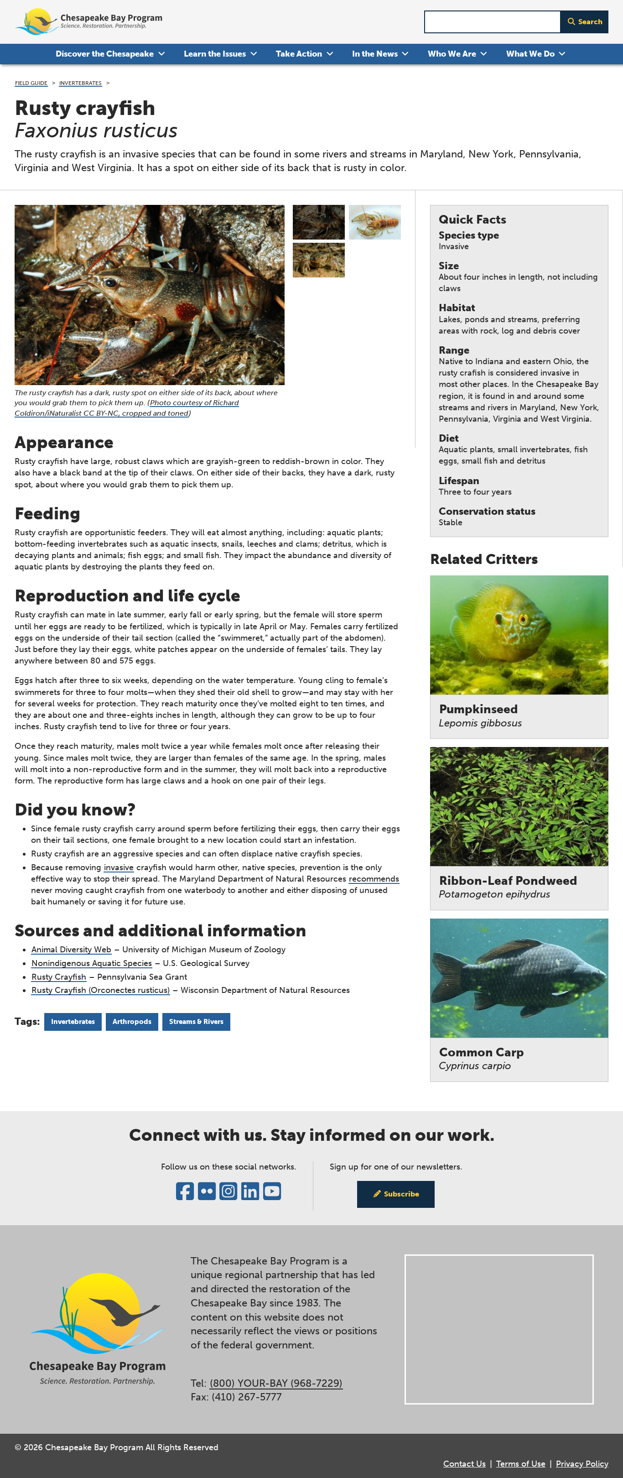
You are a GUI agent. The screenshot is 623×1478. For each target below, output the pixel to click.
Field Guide (31, 82)
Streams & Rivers (196, 1022)
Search (590, 21)
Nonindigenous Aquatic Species (91, 963)
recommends (374, 879)
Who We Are (452, 54)
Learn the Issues (215, 54)
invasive (119, 867)
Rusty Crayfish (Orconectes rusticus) (100, 990)
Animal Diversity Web (71, 950)
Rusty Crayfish (58, 977)
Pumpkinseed (480, 715)
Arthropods (132, 1022)
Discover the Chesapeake (105, 54)
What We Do (530, 54)
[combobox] (492, 22)
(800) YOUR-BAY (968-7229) (276, 1383)
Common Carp (481, 1058)
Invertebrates (80, 82)
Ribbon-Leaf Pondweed (508, 887)
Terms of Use (520, 1464)
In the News (375, 54)
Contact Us (464, 1464)
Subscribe (401, 1194)
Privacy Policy (582, 1464)
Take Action (299, 54)
